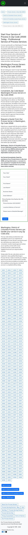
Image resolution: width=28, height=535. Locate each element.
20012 (20, 276)
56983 (9, 477)
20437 (3, 401)
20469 (9, 409)
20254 (3, 349)
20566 (9, 446)
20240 (3, 344)
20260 (9, 349)
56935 (3, 466)
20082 (3, 318)
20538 (9, 432)
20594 (14, 457)
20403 (9, 378)
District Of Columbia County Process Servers (14, 19)
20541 (3, 435)
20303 (3, 358)
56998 (3, 480)
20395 (9, 375)
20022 (20, 281)
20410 (20, 381)
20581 (3, 454)
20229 (3, 338)
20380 (9, 369)
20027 (14, 284)
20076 (20, 313)
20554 (20, 440)
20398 (14, 375)
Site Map (4, 510)
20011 (14, 276)
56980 (14, 474)
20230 (9, 338)
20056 (3, 301)
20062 (14, 304)
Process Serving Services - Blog (10, 507)
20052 (9, 298)
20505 (3, 415)
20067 (20, 307)
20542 (9, 435)
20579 (14, 452)
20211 (20, 324)
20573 (9, 449)
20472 (20, 409)
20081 (20, 315)
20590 (20, 454)
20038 (14, 290)
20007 (14, 273)
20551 (3, 440)
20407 (9, 381)
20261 (14, 349)
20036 (3, 290)
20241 (9, 344)
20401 (20, 375)
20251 (14, 347)
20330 (20, 361)
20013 (3, 279)
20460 (14, 406)
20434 (9, 398)
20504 (20, 412)
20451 (20, 403)
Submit (5, 219)
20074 (9, 313)
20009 (3, 276)
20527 (20, 423)
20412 (9, 383)
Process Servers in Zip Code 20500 (16, 12)
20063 (20, 304)
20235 (3, 341)
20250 (9, 347)
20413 (14, 383)
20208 (9, 324)
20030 (3, 287)
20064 (3, 307)
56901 (9, 460)
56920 (14, 463)
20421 (14, 389)
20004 (20, 270)
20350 (9, 364)
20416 (9, 386)
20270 (20, 352)
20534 (9, 429)
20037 (9, 290)
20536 (20, 429)
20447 (14, 403)
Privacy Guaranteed (7, 516)
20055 (20, 298)
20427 (3, 395)
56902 (14, 460)
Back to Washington (8, 497)
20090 (9, 318)
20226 (9, 335)
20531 (20, 426)
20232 (14, 338)
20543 (14, 435)
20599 (3, 460)
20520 (3, 420)
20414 (20, 383)
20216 (3, 330)
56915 (9, 463)
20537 (3, 432)
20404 (14, 378)
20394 (3, 375)
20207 (3, 324)
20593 (9, 457)
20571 (20, 446)
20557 (9, 443)
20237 (9, 341)
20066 (14, 307)
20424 (9, 392)
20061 (9, 304)
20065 (9, 307)
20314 (20, 358)
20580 (20, 452)
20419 (3, 389)
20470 (14, 409)
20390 (3, 372)
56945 (14, 466)
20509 (3, 418)
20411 (3, 383)
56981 (20, 474)
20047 (14, 296)
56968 (3, 471)
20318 (9, 361)
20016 (14, 279)
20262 (20, 349)
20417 (14, 386)
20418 (20, 386)
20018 (3, 281)
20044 (3, 296)
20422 (20, 389)
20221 (9, 332)
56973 (9, 474)
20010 (9, 276)
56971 (20, 471)
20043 (20, 293)
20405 (20, 378)
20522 (14, 420)
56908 (3, 463)
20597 (20, 457)
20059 (20, 301)
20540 (20, 432)
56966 (14, 469)
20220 (3, 332)
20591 (3, 457)
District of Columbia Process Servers (12, 15)
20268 (14, 352)
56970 (14, 471)
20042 (14, 293)
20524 (3, 423)
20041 (9, 293)
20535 (14, 429)
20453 (3, 406)
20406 (3, 381)
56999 (9, 480)
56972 (3, 474)
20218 (14, 330)
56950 (20, 466)
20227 (14, 335)
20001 (3, 270)
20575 (14, 449)
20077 (3, 315)
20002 (9, 270)
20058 (14, 301)
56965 (9, 469)
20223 (20, 332)
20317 (3, 361)
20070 (14, 310)
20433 (3, 398)
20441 (20, 401)
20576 (20, 449)
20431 (20, 395)
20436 (20, 398)
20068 (3, 310)
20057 (9, 301)
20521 (9, 420)
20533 (3, 429)
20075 (14, 313)
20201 (20, 318)
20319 (14, 361)
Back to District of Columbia (10, 489)
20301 (20, 355)
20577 (3, 452)
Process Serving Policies (16, 510)
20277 (3, 355)
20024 (3, 284)
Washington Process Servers (10, 22)
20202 (3, 321)
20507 (14, 415)
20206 (20, 321)
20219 (20, 330)
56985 (20, 477)
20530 (14, 426)
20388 (14, 369)
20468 (3, 409)
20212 (3, 327)
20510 (9, 418)
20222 (14, 332)
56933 (20, 463)
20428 (9, 395)
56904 (20, 460)
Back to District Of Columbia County (12, 493)
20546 (3, 437)
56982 (3, 477)
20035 (20, 287)
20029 (20, 284)
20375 (20, 366)
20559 (14, 443)
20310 (14, 358)
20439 (9, 401)
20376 (3, 369)
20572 (3, 449)
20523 (20, 420)
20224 (3, 335)
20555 (3, 443)
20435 (14, 398)
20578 (9, 452)
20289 (9, 355)
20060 (3, 304)
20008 (20, 273)
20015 (9, 279)
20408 (14, 381)
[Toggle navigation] (25, 3)
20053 (14, 298)
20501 (3, 412)
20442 (3, 403)
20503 (14, 412)
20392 (14, 372)
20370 (20, 364)
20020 (14, 281)
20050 (3, 298)
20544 (20, 435)
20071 (20, 310)
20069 (9, 310)
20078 (9, 315)
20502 (9, 412)
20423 (3, 392)
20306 (9, 358)
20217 (9, 330)
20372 (3, 366)
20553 (14, 440)
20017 (20, 279)
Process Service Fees (8, 513)
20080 (14, 315)
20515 (20, 418)
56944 (9, 466)
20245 (3, 347)
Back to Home (6, 485)
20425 (14, 392)
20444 (9, 403)
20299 (14, 355)
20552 (9, 440)
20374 (14, 366)
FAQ (23, 507)
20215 (20, 327)
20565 (3, 446)
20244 (20, 344)
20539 (14, 432)
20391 (9, 372)
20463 (20, 406)
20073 (3, 313)
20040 (3, 293)
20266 (9, 352)
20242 (14, 344)
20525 (9, 423)
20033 (14, 287)
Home (3, 12)
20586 (14, 454)
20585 (9, 454)
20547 (9, 437)
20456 (9, 406)
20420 (9, 389)
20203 (9, 321)
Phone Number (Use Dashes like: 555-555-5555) (12, 200)
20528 (3, 426)
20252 (20, 347)
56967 (20, 469)
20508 (20, 415)
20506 (9, 415)
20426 (20, 392)
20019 (9, 281)
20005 (3, 273)
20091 (14, 318)
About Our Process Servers (9, 504)
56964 (3, 469)
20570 (14, 446)
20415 (3, 386)
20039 (20, 290)
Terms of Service (20, 516)
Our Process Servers (7, 518)
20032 (9, 287)
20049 (20, 296)
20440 (14, 401)
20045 (9, 296)
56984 (14, 477)
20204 (14, 321)
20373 (9, 366)
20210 (14, 324)
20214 (14, 327)
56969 (9, 471)
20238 (14, 341)
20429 (14, 395)
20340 (3, 364)
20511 (14, 418)
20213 (9, 327)
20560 (20, 443)
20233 (20, 338)
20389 (20, 369)
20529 (9, 426)
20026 (9, 284)
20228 (20, 335)
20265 (3, 352)
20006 (9, 273)
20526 (14, 423)
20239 (20, 341)
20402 (3, 378)
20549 (20, 437)
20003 (14, 270)
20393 (20, 372)
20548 (14, 437)
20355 (14, 364)
